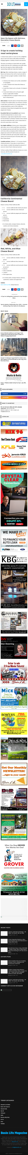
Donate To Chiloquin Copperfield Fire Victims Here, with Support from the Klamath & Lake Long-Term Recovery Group (13, 359)
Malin (2, 1115)
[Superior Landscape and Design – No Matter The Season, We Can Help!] (4, 933)
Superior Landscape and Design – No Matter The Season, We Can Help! (17, 932)
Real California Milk (5, 284)
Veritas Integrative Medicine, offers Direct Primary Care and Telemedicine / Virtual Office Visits (17, 941)
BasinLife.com (15, 1141)
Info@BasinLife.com (16, 1147)
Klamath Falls (4, 1109)
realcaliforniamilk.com (6, 153)
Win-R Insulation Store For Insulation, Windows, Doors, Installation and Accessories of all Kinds (17, 962)
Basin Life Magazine (14, 1133)
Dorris (2, 1119)
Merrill (2, 1111)
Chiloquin (3, 1113)
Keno (2, 1121)
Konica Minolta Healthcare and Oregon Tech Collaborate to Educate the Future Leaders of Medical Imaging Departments (12, 334)
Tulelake (3, 1123)
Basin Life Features (5, 1106)
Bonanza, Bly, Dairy (5, 1117)
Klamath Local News (5, 1104)
